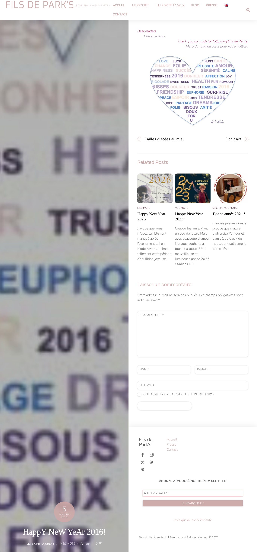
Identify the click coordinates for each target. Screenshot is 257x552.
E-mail (203, 369)
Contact (120, 14)
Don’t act (233, 139)
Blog (195, 5)
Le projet (140, 5)
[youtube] (151, 462)
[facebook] (142, 454)
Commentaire (152, 315)
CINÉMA (218, 208)
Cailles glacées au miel (164, 139)
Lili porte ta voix (170, 5)
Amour (85, 544)
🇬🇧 (226, 5)
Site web (147, 385)
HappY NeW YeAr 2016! (64, 532)
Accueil (119, 5)
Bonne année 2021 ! (229, 213)
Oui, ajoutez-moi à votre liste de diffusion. (178, 394)
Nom (144, 369)
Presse (212, 5)
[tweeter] (142, 462)
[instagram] (151, 454)
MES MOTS (67, 544)
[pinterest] (142, 469)
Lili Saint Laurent (41, 544)
